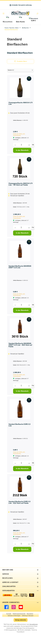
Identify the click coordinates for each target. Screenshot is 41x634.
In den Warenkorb (22, 150)
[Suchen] (37, 14)
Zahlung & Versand (27, 615)
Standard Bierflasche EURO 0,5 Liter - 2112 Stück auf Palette (19, 502)
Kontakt (8, 613)
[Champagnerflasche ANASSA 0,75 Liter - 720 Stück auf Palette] (20, 168)
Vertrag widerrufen (20, 620)
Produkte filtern (22, 61)
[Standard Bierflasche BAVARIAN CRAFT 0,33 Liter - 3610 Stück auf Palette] (20, 328)
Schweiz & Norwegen (14, 615)
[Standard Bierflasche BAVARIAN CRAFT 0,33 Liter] (20, 251)
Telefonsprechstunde (19, 613)
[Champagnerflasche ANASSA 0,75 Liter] (20, 87)
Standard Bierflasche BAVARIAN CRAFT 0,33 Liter (20, 267)
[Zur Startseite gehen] (20, 13)
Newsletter (30, 613)
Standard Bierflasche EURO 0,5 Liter (19, 425)
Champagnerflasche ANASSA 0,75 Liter (20, 103)
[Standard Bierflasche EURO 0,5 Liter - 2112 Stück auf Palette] (20, 486)
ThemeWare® (20, 632)
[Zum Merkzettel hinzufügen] (29, 78)
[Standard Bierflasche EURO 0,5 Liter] (20, 409)
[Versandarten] (18, 595)
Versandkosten (33, 624)
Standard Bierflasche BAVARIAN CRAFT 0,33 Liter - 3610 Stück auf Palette (20, 345)
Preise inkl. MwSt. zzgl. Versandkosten (19, 134)
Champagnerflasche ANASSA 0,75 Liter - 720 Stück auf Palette (20, 184)
